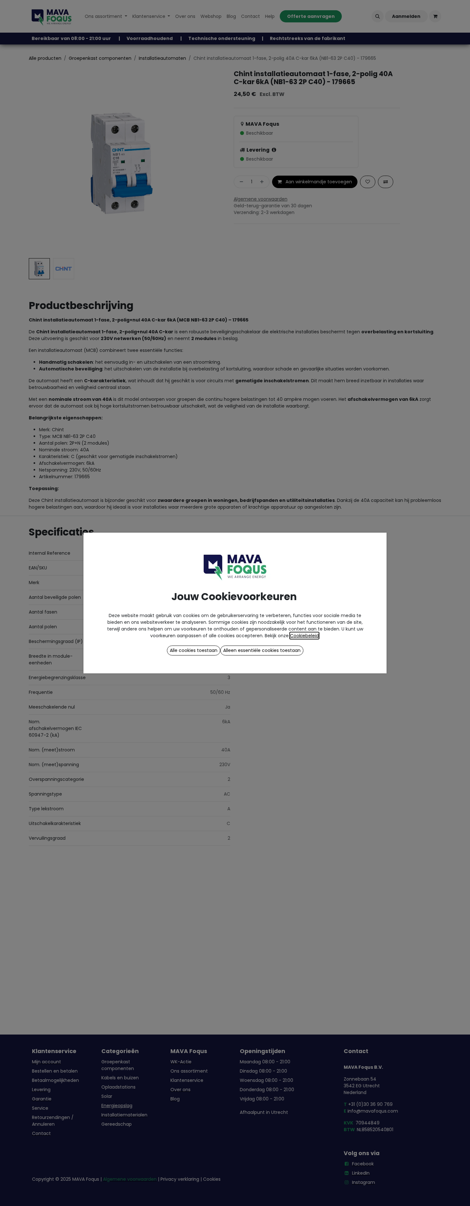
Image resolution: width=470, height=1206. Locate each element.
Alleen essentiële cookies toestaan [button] (262, 650)
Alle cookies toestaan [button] (193, 650)
